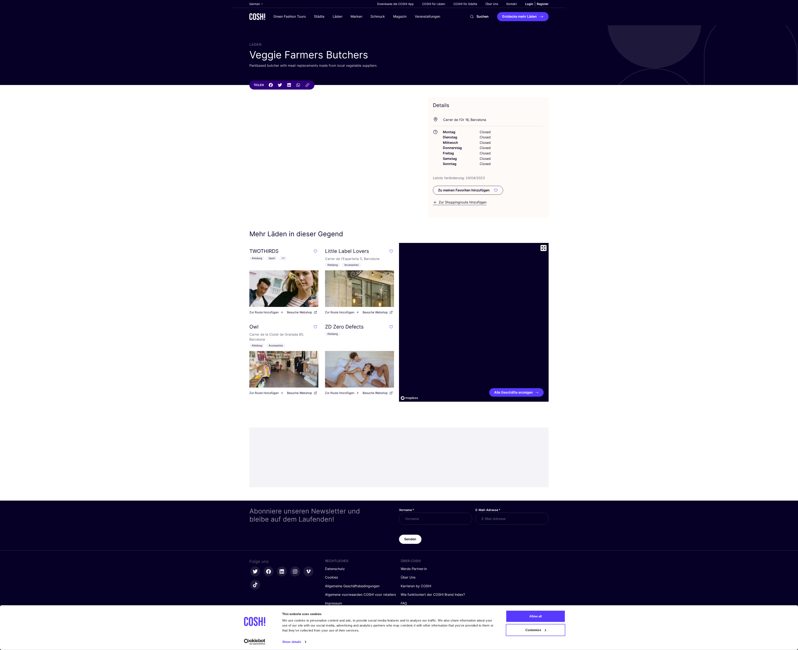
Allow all (535, 616)
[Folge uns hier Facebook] (268, 571)
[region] (474, 322)
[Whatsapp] (298, 85)
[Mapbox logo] (409, 398)
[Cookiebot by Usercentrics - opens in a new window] (254, 642)
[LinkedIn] (289, 85)
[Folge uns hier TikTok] (255, 585)
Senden (410, 539)
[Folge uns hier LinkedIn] (282, 571)
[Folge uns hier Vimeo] (308, 571)
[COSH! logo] (257, 16)
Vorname (406, 510)
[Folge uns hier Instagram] (295, 571)
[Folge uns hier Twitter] (255, 571)
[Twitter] (279, 85)
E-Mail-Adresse (487, 510)
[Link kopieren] (307, 85)
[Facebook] (270, 85)
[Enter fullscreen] (544, 248)
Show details (291, 642)
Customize (533, 630)
